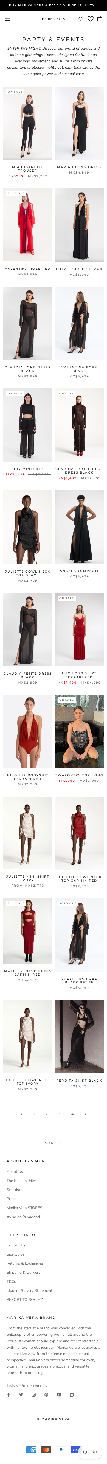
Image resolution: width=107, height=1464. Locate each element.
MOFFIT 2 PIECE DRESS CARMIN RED (28, 972)
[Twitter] (21, 1394)
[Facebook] (8, 1394)
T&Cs (11, 1281)
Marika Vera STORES (24, 1207)
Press (11, 1198)
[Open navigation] (7, 19)
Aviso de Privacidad (23, 1217)
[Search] (80, 18)
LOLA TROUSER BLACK (79, 269)
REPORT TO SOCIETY (25, 1299)
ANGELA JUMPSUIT (79, 571)
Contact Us (16, 1245)
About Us (15, 1171)
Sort (51, 1143)
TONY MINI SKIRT (27, 469)
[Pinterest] (46, 1394)
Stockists (14, 1189)
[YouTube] (59, 1394)
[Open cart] (99, 18)
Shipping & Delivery (23, 1272)
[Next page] (85, 1114)
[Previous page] (21, 1114)
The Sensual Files (22, 1180)
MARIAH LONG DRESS (79, 167)
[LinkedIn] (72, 1394)
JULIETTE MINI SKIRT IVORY (27, 878)
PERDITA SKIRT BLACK (79, 1080)
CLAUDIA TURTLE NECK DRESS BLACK (79, 470)
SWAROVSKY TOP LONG (79, 775)
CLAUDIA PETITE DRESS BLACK (28, 675)
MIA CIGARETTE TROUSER (28, 168)
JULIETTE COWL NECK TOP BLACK (27, 573)
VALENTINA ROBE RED (28, 269)
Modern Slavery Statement (29, 1290)
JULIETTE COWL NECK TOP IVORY (27, 1082)
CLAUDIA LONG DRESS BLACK (28, 369)
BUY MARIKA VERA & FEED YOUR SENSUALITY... (53, 5)
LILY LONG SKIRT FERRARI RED (79, 675)
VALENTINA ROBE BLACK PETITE (79, 980)
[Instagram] (34, 1394)
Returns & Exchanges (25, 1263)
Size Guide (15, 1254)
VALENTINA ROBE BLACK (79, 369)
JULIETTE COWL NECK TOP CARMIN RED (79, 879)
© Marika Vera (53, 1419)
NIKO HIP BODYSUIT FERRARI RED (27, 777)
